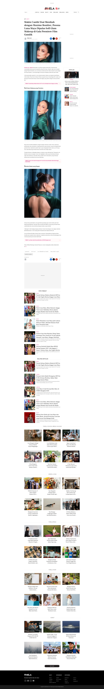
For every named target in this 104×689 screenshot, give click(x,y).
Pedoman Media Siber (52, 682)
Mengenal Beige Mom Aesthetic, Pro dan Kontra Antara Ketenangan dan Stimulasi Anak (33, 588)
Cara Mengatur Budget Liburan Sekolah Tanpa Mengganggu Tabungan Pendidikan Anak (33, 444)
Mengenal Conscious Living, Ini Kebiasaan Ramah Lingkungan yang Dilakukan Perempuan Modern (33, 513)
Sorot (52, 617)
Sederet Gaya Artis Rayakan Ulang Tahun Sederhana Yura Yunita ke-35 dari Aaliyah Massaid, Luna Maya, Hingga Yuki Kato (48, 335)
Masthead (50, 679)
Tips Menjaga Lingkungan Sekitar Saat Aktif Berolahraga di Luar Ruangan (52, 513)
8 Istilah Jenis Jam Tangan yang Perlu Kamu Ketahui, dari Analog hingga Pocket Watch (33, 561)
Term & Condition (58, 679)
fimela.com (47, 686)
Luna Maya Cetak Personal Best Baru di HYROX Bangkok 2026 (47, 390)
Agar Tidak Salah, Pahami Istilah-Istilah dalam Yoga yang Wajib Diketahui (52, 540)
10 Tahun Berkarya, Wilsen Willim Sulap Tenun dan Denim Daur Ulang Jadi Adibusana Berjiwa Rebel (71, 513)
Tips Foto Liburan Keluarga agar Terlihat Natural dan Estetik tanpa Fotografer (52, 465)
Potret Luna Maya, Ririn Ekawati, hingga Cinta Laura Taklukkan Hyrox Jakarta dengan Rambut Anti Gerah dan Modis (48, 309)
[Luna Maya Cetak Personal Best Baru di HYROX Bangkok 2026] (29, 391)
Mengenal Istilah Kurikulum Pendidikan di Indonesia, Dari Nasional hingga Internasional (52, 561)
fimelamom (55, 12)
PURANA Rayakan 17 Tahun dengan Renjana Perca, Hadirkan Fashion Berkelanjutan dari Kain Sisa (33, 492)
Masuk (75, 12)
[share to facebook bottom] (51, 259)
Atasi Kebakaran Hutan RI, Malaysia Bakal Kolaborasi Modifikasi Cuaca (32, 657)
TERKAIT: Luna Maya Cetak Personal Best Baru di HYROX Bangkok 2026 (38, 240)
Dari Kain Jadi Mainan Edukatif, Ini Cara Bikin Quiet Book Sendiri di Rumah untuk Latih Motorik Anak (33, 609)
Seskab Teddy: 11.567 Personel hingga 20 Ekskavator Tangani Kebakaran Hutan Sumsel (52, 636)
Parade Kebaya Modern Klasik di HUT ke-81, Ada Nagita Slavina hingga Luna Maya (48, 296)
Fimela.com (66, 681)
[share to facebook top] (51, 38)
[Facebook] (25, 681)
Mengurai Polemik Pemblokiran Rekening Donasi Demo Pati (71, 657)
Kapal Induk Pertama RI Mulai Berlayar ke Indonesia (71, 636)
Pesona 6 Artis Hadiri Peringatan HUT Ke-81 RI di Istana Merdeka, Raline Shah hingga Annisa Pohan (48, 378)
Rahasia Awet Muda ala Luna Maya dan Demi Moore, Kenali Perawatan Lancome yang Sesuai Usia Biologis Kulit (48, 416)
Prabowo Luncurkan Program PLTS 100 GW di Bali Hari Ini (33, 636)
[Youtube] (33, 681)
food (51, 12)
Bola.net (66, 679)
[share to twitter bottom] (54, 259)
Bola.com (74, 677)
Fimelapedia (52, 522)
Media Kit (57, 677)
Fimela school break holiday (52, 426)
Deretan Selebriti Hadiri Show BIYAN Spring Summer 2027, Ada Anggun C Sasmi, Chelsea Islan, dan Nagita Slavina (48, 348)
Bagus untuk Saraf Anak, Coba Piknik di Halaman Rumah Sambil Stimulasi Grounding (71, 444)
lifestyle (37, 12)
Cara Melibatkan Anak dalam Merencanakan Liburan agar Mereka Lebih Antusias (52, 444)
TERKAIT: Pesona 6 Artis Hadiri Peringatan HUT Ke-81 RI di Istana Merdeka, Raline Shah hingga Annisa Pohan (42, 161)
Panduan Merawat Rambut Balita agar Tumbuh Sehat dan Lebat (71, 609)
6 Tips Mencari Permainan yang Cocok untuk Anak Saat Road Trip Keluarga (71, 465)
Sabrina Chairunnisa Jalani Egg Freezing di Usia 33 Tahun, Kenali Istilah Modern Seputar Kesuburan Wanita (71, 540)
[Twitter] (31, 681)
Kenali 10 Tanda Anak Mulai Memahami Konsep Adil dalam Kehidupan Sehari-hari (52, 588)
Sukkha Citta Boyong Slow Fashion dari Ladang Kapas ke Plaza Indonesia (71, 492)
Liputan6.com (67, 677)
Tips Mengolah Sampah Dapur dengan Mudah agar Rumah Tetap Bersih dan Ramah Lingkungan (52, 492)
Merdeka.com (67, 682)
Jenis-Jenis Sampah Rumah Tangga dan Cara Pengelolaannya (71, 561)
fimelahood (62, 12)
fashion (42, 12)
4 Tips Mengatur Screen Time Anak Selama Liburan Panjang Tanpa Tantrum (33, 465)
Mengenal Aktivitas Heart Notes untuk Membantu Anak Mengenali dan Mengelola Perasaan (52, 609)
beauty (46, 12)
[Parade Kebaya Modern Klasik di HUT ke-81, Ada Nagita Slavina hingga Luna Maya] (29, 366)
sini (25, 246)
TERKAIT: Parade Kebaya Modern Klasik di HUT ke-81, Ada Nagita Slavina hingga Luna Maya (41, 83)
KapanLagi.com (75, 681)
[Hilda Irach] (25, 38)
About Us (50, 677)
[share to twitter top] (54, 38)
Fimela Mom (52, 569)
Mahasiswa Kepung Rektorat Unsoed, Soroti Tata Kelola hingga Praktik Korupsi (52, 657)
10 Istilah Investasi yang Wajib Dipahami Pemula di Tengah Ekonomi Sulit (33, 540)
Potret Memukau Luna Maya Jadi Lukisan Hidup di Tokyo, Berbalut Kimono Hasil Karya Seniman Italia (48, 322)
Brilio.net (74, 679)
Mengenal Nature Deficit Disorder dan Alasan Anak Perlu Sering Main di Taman (71, 588)
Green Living (52, 474)
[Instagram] (28, 681)
